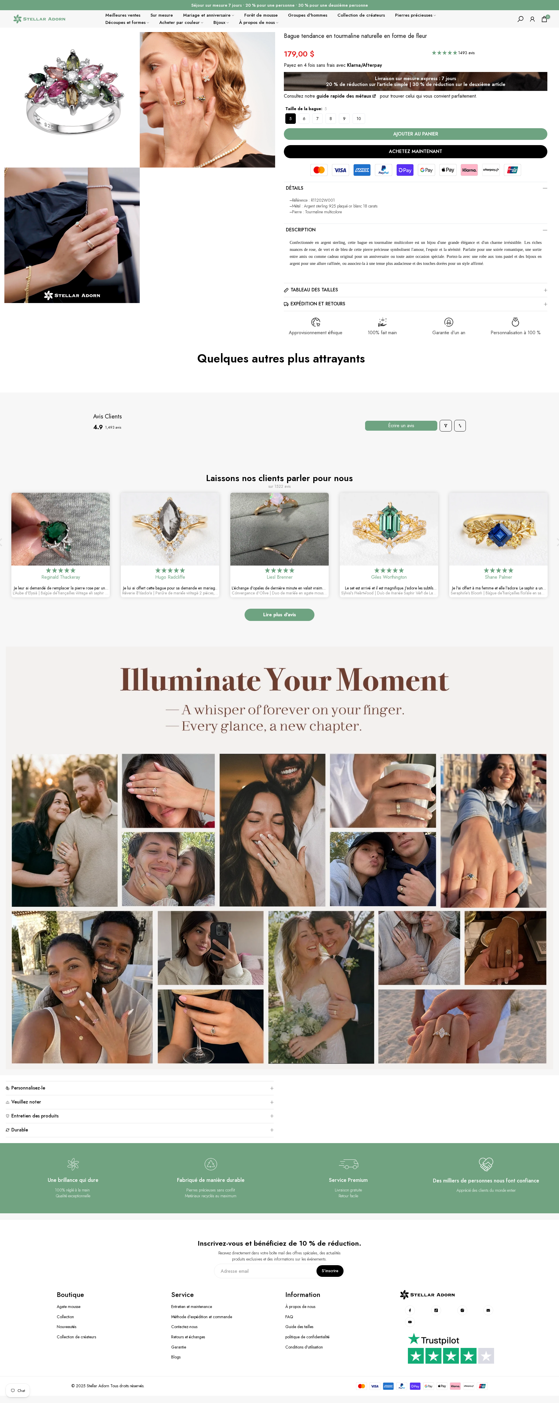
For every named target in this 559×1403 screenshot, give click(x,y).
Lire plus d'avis (279, 614)
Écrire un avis (401, 425)
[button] (445, 53)
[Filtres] (446, 426)
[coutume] (410, 1310)
